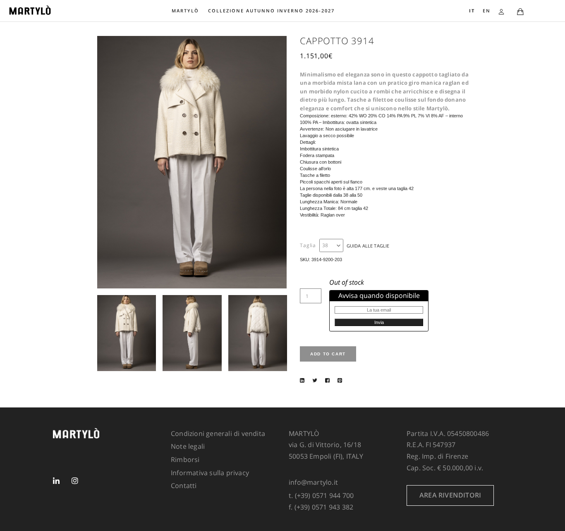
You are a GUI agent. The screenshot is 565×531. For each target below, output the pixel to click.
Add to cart (328, 354)
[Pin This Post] (340, 380)
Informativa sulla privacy (210, 472)
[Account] (501, 10)
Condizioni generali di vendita (218, 433)
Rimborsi (185, 459)
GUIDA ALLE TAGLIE (368, 246)
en (487, 10)
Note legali (188, 446)
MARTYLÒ (185, 10)
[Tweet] (314, 380)
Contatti (184, 485)
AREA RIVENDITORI (450, 495)
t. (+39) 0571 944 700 (321, 495)
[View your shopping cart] (520, 12)
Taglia (308, 245)
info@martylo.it (313, 482)
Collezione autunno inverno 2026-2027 (271, 10)
